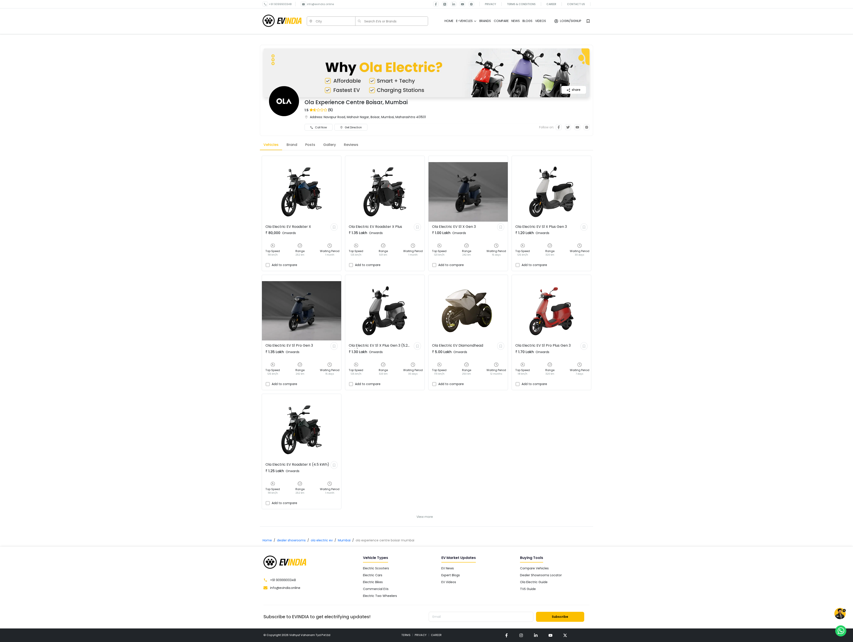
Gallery (329, 144)
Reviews (351, 144)
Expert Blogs (450, 575)
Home (267, 540)
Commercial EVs (376, 589)
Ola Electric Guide (534, 582)
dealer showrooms (291, 540)
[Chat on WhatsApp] (840, 630)
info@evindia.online (320, 4)
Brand (292, 144)
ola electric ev (322, 540)
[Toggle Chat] (840, 613)
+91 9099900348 (280, 4)
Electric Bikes (373, 582)
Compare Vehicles (534, 568)
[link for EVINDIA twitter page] (442, 4)
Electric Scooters (376, 568)
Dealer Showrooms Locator (541, 575)
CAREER (436, 635)
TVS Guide (528, 589)
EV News (447, 568)
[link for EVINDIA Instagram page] (469, 4)
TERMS (406, 635)
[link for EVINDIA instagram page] (521, 635)
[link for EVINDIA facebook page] (435, 4)
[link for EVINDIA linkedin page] (451, 4)
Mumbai (344, 540)
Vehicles (271, 144)
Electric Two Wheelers (380, 596)
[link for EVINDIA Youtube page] (460, 4)
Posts (310, 144)
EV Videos (448, 582)
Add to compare (284, 265)
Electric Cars (372, 575)
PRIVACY (421, 635)
